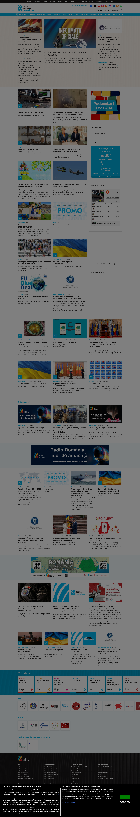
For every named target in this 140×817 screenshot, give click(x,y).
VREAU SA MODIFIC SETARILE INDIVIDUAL (124, 802)
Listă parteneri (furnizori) (69, 802)
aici (22, 807)
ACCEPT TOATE (125, 797)
